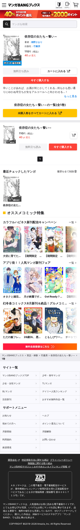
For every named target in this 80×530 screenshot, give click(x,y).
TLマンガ (47, 383)
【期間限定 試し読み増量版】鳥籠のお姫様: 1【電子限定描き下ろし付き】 (54, 256)
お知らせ (6, 415)
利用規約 (6, 439)
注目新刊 (6, 399)
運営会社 (12, 460)
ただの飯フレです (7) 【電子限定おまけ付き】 (12, 337)
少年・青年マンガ (51, 375)
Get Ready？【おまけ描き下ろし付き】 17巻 (54, 296)
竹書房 (36, 46)
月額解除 (46, 431)
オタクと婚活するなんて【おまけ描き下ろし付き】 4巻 (12, 296)
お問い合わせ (49, 439)
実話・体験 (32, 355)
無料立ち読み (21, 71)
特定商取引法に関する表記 (35, 460)
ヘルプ (45, 415)
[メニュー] (4, 5)
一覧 (71, 222)
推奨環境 (6, 447)
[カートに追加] (73, 135)
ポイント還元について (53, 423)
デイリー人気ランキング (54, 391)
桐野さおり (36, 42)
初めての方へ (9, 423)
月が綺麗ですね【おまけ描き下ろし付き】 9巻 (33, 296)
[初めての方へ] (59, 5)
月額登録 (6, 431)
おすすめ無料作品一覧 (53, 399)
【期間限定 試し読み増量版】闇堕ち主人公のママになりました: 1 (33, 256)
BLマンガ (7, 391)
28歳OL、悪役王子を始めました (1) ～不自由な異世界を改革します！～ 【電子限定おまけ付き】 (33, 337)
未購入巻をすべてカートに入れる (37, 113)
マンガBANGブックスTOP (15, 375)
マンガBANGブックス (13, 355)
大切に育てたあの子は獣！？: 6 (12, 256)
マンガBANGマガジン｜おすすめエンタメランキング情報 (38, 466)
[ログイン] (67, 5)
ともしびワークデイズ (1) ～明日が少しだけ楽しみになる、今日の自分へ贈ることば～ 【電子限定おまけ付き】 (54, 337)
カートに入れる (56, 71)
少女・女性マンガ (11, 383)
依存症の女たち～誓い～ (12, 205)
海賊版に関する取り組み (40, 463)
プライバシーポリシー (61, 460)
